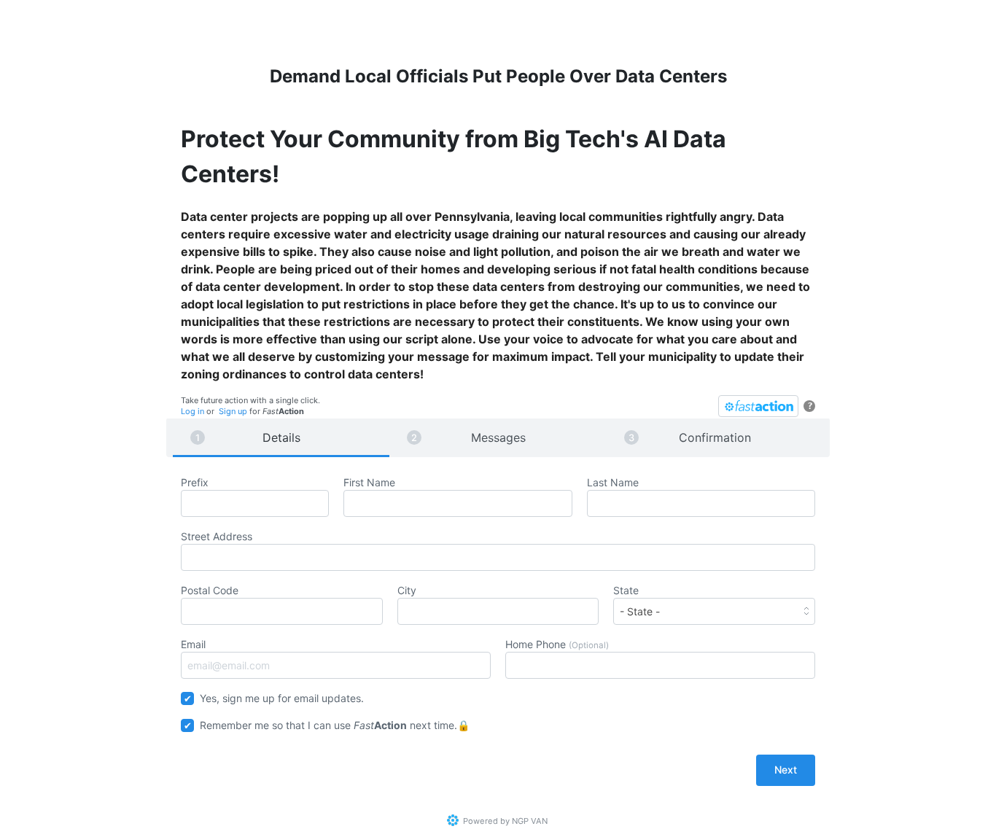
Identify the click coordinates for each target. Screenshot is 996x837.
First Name (369, 482)
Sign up (233, 411)
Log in (192, 411)
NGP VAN (530, 821)
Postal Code (209, 590)
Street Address (216, 536)
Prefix (195, 482)
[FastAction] (758, 406)
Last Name (613, 482)
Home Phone (557, 644)
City (406, 590)
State (626, 590)
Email (193, 644)
